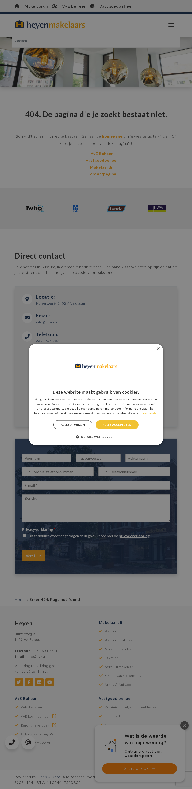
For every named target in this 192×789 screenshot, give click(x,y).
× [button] (158, 348)
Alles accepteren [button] (117, 425)
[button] (96, 437)
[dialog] (96, 394)
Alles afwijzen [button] (73, 425)
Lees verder (150, 413)
